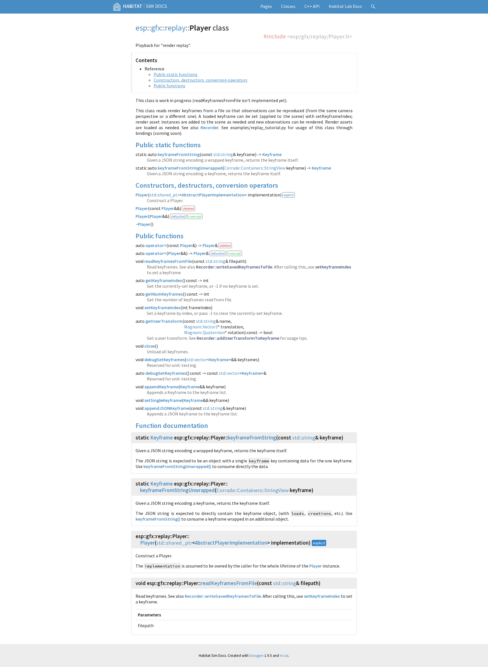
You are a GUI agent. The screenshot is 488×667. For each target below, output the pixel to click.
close (149, 346)
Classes (288, 6)
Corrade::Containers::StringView (254, 168)
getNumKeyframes (164, 294)
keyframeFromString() (158, 519)
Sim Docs (156, 6)
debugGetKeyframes (165, 373)
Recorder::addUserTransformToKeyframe (238, 338)
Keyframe (272, 154)
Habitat (132, 6)
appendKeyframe (161, 386)
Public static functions (175, 74)
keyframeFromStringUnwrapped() (177, 466)
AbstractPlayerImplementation (213, 195)
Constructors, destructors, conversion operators (200, 80)
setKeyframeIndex (333, 267)
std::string (223, 154)
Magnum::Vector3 (201, 327)
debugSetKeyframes (164, 359)
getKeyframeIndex (163, 280)
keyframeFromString (179, 154)
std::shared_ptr (164, 195)
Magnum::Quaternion (204, 332)
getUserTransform (163, 321)
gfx (156, 28)
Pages (266, 6)
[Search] (373, 7)
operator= (155, 245)
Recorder (210, 127)
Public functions (169, 85)
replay (175, 28)
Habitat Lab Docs (345, 6)
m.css (284, 655)
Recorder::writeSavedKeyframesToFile (234, 267)
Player (142, 195)
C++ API (312, 6)
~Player (143, 224)
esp (141, 28)
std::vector (196, 359)
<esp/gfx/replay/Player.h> (319, 36)
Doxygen (256, 655)
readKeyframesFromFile (168, 261)
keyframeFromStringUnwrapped (190, 168)
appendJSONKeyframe (166, 408)
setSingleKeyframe (163, 400)
